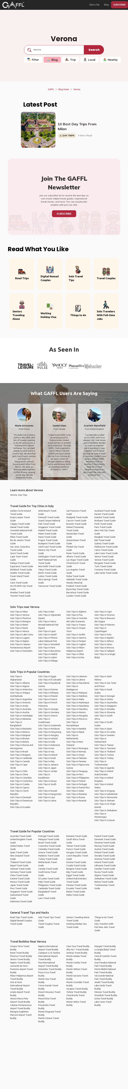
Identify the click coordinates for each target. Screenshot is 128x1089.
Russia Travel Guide (103, 872)
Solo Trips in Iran (46, 748)
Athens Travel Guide (76, 556)
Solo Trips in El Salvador (49, 679)
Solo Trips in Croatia (19, 784)
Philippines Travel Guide (50, 885)
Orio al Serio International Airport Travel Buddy (20, 985)
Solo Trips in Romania (76, 794)
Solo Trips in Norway (76, 751)
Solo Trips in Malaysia (76, 693)
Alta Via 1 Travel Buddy (77, 949)
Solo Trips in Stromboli (49, 644)
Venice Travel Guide (104, 556)
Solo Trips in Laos (46, 797)
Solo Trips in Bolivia (19, 742)
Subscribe (64, 213)
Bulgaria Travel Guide (76, 869)
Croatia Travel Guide (76, 865)
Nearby (113, 59)
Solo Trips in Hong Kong (49, 732)
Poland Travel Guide (104, 836)
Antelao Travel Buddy (76, 953)
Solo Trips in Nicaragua (77, 748)
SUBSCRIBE (119, 4)
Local (91, 59)
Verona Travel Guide (104, 560)
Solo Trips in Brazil (19, 751)
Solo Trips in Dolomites (21, 651)
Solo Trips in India (46, 742)
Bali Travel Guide (102, 540)
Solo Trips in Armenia (20, 702)
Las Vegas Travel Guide (77, 560)
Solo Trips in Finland (48, 696)
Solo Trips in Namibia (76, 728)
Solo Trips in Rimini (19, 624)
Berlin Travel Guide (47, 573)
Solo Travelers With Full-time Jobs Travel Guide (104, 927)
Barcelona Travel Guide (77, 592)
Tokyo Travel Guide (47, 569)
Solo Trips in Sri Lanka (104, 732)
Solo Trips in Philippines (77, 777)
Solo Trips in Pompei (76, 641)
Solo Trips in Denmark (20, 797)
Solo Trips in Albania (20, 683)
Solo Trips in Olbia (75, 654)
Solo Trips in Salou (103, 644)
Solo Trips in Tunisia (104, 755)
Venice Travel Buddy (20, 959)
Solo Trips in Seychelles (106, 702)
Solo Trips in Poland (75, 781)
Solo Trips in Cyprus (19, 787)
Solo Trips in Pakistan (76, 758)
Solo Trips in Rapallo (104, 638)
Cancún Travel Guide (76, 520)
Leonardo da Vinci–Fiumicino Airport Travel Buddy (21, 969)
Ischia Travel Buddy (103, 998)
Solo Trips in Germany (48, 712)
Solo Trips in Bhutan (20, 738)
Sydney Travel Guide (104, 543)
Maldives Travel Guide (49, 855)
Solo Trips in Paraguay (77, 771)
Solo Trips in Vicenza (104, 615)
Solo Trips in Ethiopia (48, 693)
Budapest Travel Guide (49, 543)
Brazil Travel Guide (47, 842)
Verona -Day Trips (18, 495)
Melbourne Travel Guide (106, 547)
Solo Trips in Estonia (48, 689)
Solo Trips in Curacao (104, 820)
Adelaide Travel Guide (77, 579)
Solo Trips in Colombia (21, 777)
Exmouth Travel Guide (48, 517)
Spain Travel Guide (19, 852)
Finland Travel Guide (104, 852)
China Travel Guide (19, 875)
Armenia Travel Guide (104, 859)
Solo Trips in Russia (75, 797)
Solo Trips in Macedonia (77, 683)
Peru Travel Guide (18, 888)
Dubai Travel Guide (75, 576)
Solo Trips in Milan (19, 611)
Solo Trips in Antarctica (21, 689)
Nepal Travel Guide (19, 865)
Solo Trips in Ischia (75, 657)
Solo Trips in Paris (46, 647)
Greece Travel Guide (48, 852)
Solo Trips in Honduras (49, 728)
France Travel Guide (76, 849)
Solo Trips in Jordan (47, 771)
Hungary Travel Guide (76, 852)
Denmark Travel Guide (105, 839)
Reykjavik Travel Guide (77, 517)
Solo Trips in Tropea (76, 624)
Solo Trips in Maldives (76, 696)
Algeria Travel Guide (104, 875)
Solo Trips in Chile (18, 771)
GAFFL (51, 89)
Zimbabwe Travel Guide (105, 878)
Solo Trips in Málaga (48, 660)
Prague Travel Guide (48, 540)
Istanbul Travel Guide (104, 517)
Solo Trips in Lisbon (47, 657)
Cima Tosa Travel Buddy (77, 946)
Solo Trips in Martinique (77, 702)
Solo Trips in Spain (103, 728)
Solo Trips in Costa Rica (21, 781)
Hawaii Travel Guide (19, 527)
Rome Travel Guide (75, 553)
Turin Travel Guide (103, 566)
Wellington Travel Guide (50, 556)
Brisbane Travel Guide (105, 520)
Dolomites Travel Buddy (50, 969)
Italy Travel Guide (74, 872)
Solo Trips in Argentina (21, 699)
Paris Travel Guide (103, 527)
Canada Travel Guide (48, 869)
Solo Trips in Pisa (74, 615)
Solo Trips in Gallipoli (104, 651)
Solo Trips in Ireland (47, 755)
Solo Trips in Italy (46, 761)
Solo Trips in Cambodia (21, 758)
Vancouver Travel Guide (49, 586)
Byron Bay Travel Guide (77, 589)
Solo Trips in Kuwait (47, 791)
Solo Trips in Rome (19, 628)
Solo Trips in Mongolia (77, 715)
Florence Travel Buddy (21, 956)
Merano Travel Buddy (104, 992)
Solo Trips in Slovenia (104, 712)
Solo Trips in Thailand (104, 751)
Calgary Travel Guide (20, 524)
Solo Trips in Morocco (76, 719)
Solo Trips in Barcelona (49, 651)
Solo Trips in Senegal (104, 696)
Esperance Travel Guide (21, 566)
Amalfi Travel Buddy (104, 982)
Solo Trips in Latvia (47, 800)
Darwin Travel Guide (104, 514)
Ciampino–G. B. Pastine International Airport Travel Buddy (49, 956)
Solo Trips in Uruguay (104, 791)
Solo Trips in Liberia (75, 679)
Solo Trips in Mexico (76, 712)
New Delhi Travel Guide (49, 566)
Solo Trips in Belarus (20, 732)
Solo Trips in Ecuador (20, 807)
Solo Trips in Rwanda (76, 800)
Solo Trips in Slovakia (104, 709)
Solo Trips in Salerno (76, 638)
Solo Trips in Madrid (47, 654)
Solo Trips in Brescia (104, 647)
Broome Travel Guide (76, 524)
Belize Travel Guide (75, 891)
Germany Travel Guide (20, 872)
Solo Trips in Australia (20, 709)
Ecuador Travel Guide (76, 888)
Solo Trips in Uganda (104, 768)
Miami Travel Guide (47, 533)
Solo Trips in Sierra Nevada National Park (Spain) (48, 624)
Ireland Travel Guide (104, 862)
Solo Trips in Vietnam (104, 800)
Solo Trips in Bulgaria (20, 755)
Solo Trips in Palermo (104, 624)
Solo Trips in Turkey (104, 758)
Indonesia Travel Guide (21, 901)
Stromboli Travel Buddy (105, 995)
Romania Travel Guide (76, 836)
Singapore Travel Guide (49, 527)
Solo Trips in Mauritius (77, 709)
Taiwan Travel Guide (76, 846)
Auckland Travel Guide (105, 511)
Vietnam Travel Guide (20, 869)
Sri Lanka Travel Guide (48, 878)
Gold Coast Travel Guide (50, 547)
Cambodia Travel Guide (49, 888)
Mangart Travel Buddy (105, 946)
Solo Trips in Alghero (76, 611)
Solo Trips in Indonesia (49, 745)
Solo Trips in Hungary (48, 735)
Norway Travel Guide (104, 846)
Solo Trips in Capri (103, 611)
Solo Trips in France (47, 699)
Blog (106, 4)
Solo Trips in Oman (75, 755)
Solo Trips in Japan (47, 768)
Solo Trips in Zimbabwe (105, 810)
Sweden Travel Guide (104, 869)
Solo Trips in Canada (20, 761)
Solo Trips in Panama (76, 761)
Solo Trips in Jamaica (48, 764)
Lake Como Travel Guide (106, 553)
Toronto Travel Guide (20, 596)
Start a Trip (94, 4)
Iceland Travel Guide (20, 878)
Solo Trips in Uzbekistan (106, 794)
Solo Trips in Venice (19, 631)
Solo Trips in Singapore (105, 706)
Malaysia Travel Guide (48, 839)
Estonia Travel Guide (76, 862)
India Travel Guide (46, 882)
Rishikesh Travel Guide (21, 569)
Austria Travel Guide (104, 849)
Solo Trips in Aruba (19, 706)
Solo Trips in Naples (19, 641)
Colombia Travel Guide (49, 849)
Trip (73, 59)
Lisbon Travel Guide (47, 576)
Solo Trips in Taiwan (104, 745)
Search (94, 50)
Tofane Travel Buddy (76, 992)
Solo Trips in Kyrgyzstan (50, 794)
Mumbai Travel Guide (20, 592)
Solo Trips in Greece (48, 715)
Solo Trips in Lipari (47, 631)
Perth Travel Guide (103, 524)
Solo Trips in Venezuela (105, 797)
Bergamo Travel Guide (105, 563)
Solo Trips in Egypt (47, 676)
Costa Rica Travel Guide (49, 846)
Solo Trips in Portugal (76, 784)
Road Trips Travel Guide (21, 917)
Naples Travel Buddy (20, 962)
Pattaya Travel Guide (20, 563)
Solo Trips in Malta (75, 699)
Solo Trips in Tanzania (105, 748)
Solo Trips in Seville (75, 634)
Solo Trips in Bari (46, 611)
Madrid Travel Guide (48, 530)
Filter (35, 59)
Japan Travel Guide (19, 885)
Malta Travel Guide (75, 895)
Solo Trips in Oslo (102, 634)
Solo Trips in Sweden (104, 735)
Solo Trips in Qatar (75, 791)
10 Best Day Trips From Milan (77, 126)
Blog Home (63, 89)
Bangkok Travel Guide (105, 537)
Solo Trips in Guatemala (49, 725)
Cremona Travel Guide (105, 569)
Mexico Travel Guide (20, 882)
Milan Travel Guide (19, 537)
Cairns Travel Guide (103, 550)
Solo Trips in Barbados (21, 728)
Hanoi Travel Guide (47, 537)
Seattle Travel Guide (20, 573)
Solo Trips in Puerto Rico (78, 787)
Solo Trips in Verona (19, 615)
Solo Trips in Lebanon (76, 676)
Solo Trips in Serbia (103, 699)
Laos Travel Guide (46, 898)
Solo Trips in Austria (19, 712)
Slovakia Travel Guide (104, 855)
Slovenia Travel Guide (104, 842)
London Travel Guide (76, 596)
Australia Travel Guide (20, 836)
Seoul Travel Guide (19, 553)
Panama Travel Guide (76, 885)
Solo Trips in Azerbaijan (21, 715)
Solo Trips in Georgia (48, 709)
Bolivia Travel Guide (103, 882)
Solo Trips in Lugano (20, 638)
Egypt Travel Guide (75, 875)
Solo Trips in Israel (47, 758)
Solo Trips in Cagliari (76, 644)
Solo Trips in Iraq (46, 751)
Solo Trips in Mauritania (77, 706)
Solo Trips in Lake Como (21, 634)
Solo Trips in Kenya (47, 781)
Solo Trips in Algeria (19, 686)
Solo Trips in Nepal (75, 732)
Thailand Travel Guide (20, 862)
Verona (76, 89)
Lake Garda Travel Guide (106, 573)
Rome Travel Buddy (19, 953)
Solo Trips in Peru (74, 774)
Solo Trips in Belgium (20, 735)
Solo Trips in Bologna (20, 621)
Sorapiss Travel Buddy (77, 989)
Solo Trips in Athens (104, 641)
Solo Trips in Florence (20, 618)
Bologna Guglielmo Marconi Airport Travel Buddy (21, 1014)
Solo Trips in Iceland (48, 738)
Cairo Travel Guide (19, 582)
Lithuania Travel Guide (105, 865)
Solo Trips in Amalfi (47, 634)
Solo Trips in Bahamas (20, 719)
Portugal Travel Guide (48, 836)
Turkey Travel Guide (48, 859)
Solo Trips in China (19, 774)
